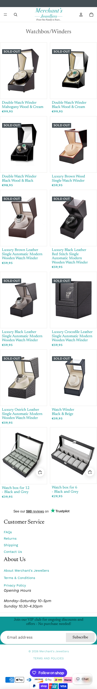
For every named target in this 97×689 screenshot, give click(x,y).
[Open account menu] (81, 14)
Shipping (11, 545)
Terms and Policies (48, 658)
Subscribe (80, 637)
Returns (10, 538)
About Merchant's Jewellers (26, 570)
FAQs (8, 532)
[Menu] (5, 14)
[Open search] (15, 14)
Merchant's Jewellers (54, 651)
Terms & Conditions (19, 578)
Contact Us (13, 552)
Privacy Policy (15, 585)
